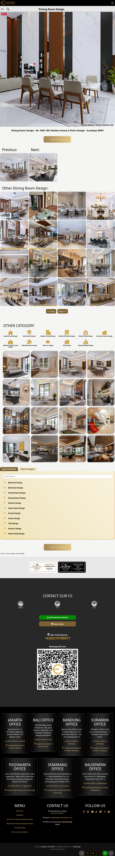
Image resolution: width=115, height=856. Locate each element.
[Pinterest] (100, 812)
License (21, 553)
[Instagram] (88, 812)
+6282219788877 (57, 638)
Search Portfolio (9, 469)
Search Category (27, 469)
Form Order (57, 624)
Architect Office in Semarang (57, 786)
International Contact (58, 617)
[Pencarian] (87, 853)
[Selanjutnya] (110, 853)
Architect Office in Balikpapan (95, 783)
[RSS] (109, 812)
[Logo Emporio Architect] (8, 3)
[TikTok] (96, 812)
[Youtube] (92, 812)
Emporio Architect (48, 846)
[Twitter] (105, 813)
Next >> (63, 311)
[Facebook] (84, 812)
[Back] (3, 9)
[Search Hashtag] (8, 9)
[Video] (93, 853)
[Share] (99, 853)
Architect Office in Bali (43, 739)
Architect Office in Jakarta (15, 741)
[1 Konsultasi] (105, 853)
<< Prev (51, 311)
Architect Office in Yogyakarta (19, 786)
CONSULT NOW (57, 547)
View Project (57, 139)
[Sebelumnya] (81, 853)
